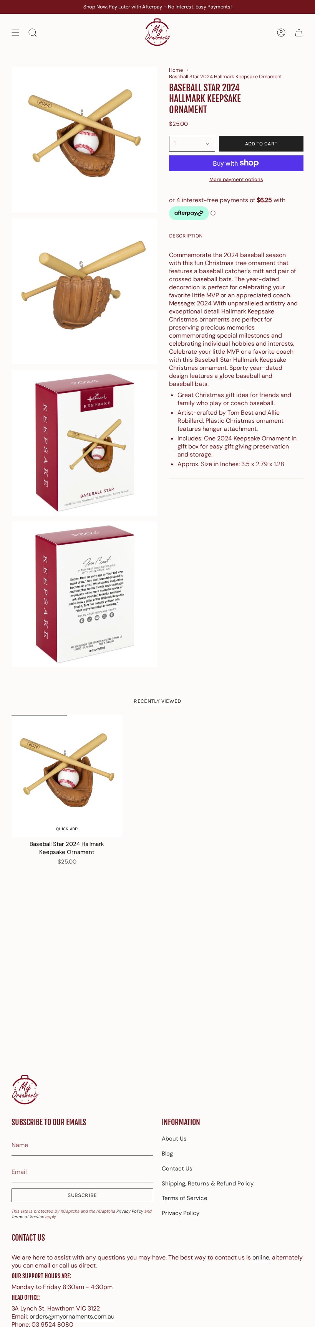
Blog (167, 1153)
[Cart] (299, 32)
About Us (174, 1138)
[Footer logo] (25, 1090)
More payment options (236, 179)
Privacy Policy (129, 1211)
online (260, 1257)
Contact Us (177, 1168)
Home (176, 70)
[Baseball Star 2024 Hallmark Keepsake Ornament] (67, 776)
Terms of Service (28, 1216)
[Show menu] (15, 32)
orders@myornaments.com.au (72, 1316)
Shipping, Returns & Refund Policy (208, 1183)
